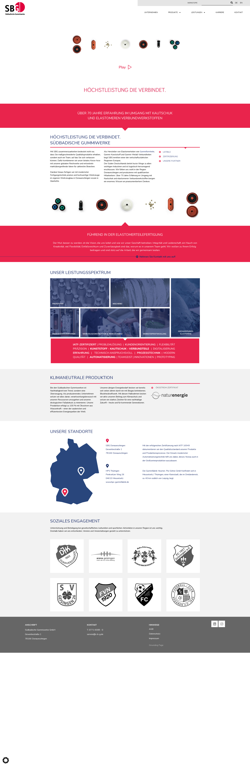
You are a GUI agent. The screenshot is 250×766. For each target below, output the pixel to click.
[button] (5, 760)
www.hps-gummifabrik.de (117, 482)
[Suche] (232, 2)
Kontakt (239, 12)
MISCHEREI (140, 292)
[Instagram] (221, 624)
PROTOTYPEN (79, 292)
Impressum (154, 638)
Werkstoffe (192, 3)
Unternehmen (151, 12)
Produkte (173, 12)
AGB (151, 629)
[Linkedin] (214, 624)
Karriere (220, 12)
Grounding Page (156, 645)
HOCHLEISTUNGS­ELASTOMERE (185, 307)
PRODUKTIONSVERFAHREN (64, 322)
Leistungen (196, 12)
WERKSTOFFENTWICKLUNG (155, 322)
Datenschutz (154, 633)
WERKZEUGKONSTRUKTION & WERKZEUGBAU (109, 322)
